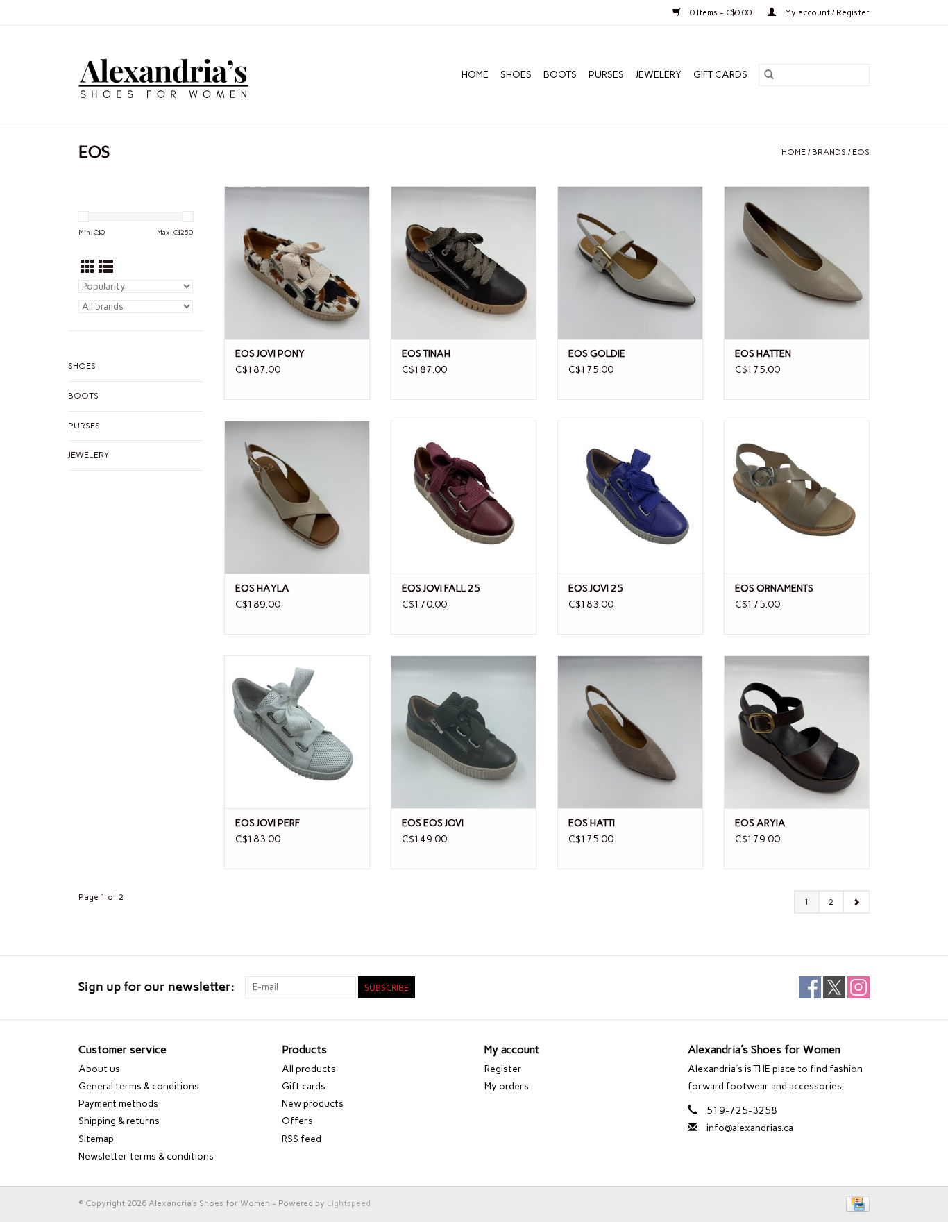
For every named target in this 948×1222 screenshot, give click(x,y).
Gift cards (720, 75)
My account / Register (826, 12)
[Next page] (856, 902)
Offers (297, 1121)
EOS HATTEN (763, 354)
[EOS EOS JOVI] (463, 731)
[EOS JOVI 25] (630, 497)
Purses (606, 75)
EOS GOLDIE (596, 354)
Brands (829, 152)
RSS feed (301, 1139)
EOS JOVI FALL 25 (441, 588)
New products (313, 1104)
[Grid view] (88, 267)
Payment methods (118, 1104)
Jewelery (659, 75)
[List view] (106, 267)
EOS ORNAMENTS (774, 588)
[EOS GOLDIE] (630, 262)
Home (475, 75)
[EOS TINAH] (463, 262)
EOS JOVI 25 (595, 588)
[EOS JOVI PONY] (297, 262)
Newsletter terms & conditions (146, 1156)
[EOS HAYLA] (297, 497)
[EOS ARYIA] (797, 731)
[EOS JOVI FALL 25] (463, 497)
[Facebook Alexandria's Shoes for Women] (810, 987)
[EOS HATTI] (630, 731)
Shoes (516, 75)
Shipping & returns (119, 1121)
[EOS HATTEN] (797, 262)
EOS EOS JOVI (433, 823)
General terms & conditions (138, 1086)
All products (309, 1069)
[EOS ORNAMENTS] (797, 497)
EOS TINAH (426, 354)
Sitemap (96, 1139)
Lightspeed (349, 1203)
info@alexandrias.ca (749, 1128)
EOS (861, 152)
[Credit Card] (855, 1203)
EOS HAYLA (262, 588)
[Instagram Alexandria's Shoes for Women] (858, 987)
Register (503, 1069)
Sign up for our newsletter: (156, 987)
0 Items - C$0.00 (721, 12)
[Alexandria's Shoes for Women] (194, 75)
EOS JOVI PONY (270, 354)
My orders (506, 1086)
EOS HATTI (591, 823)
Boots (560, 75)
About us (99, 1069)
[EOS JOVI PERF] (297, 731)
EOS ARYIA (760, 823)
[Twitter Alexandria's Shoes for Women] (834, 987)
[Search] (769, 75)
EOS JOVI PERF (267, 823)
